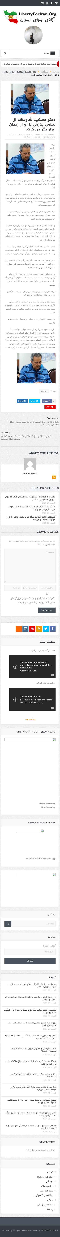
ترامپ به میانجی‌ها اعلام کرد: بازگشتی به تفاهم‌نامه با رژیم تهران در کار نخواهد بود (30, 1037)
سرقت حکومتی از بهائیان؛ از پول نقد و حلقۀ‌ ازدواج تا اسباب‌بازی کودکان (33, 1050)
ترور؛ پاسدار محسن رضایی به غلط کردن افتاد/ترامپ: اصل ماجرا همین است (32, 1024)
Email (29, 137)
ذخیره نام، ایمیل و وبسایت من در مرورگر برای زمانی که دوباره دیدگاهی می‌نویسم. (33, 600)
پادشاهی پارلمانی (45, 1205)
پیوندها (50, 1209)
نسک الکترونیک (46, 1191)
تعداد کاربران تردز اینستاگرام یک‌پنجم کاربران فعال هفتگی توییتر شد (34, 423)
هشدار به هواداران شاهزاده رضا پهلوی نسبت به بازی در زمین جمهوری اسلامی (30, 498)
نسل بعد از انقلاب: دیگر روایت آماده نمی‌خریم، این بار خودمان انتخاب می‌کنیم (33, 1088)
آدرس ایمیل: (49, 946)
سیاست (44, 391)
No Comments (50, 137)
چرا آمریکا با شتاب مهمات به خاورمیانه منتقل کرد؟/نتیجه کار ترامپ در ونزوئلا (32, 508)
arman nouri (50, 134)
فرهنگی (49, 1181)
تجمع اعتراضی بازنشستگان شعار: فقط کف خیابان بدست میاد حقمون (26, 437)
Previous (51, 418)
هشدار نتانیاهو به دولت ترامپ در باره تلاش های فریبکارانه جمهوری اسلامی (31, 1127)
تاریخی (50, 1172)
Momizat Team (47, 1230)
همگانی (11, 134)
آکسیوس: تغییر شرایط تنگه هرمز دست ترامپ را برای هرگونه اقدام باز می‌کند (31, 518)
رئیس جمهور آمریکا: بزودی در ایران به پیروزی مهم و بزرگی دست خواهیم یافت (30, 1114)
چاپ (35, 137)
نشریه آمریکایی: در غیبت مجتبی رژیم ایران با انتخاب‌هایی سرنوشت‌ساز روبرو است (31, 1101)
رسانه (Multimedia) (45, 1177)
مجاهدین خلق (47, 1186)
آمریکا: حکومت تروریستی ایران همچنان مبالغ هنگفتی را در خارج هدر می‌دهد (31, 1062)
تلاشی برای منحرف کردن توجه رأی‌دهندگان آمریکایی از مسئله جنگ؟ (32, 1075)
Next (6, 433)
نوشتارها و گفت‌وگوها (43, 1195)
